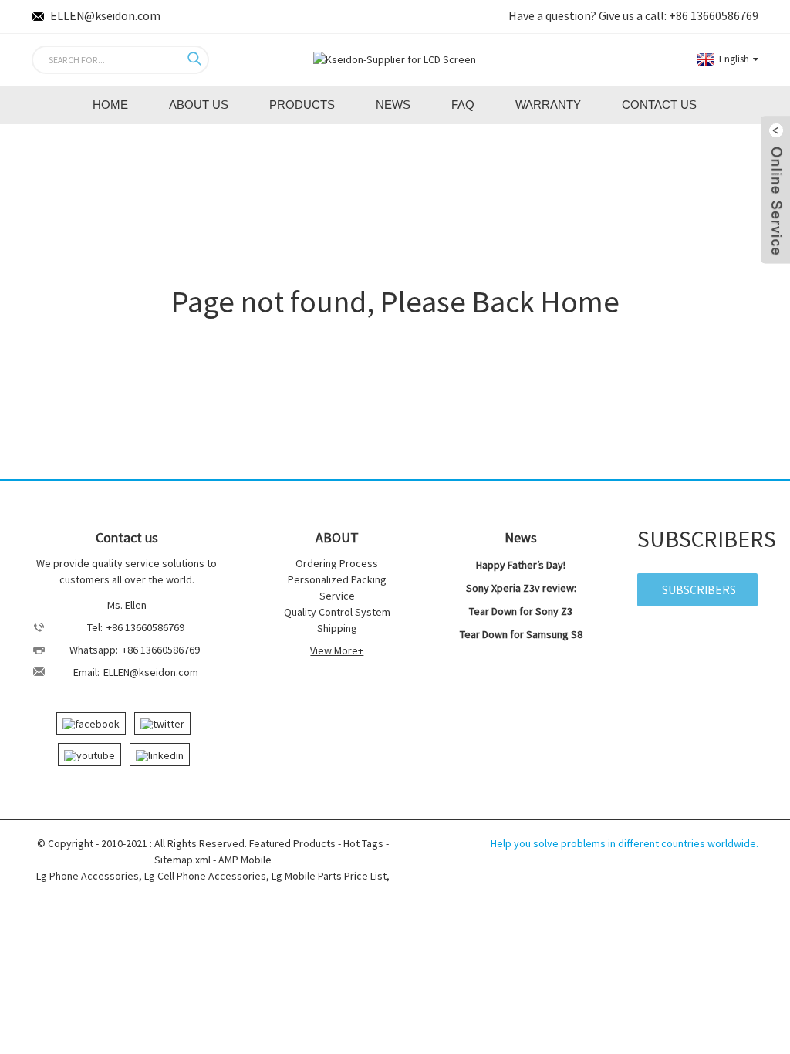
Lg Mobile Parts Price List (329, 876)
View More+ (336, 650)
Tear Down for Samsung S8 (521, 634)
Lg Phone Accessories (87, 876)
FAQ (462, 104)
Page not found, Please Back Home (395, 301)
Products (302, 104)
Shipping (337, 628)
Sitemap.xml (182, 860)
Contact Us (659, 104)
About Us (198, 104)
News (393, 104)
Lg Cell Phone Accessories (205, 876)
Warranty (548, 104)
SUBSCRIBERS (699, 589)
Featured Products (292, 843)
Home (110, 104)
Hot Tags (363, 843)
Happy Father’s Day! (520, 565)
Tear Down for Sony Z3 (520, 611)
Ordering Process (336, 563)
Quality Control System (337, 612)
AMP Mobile (245, 860)
